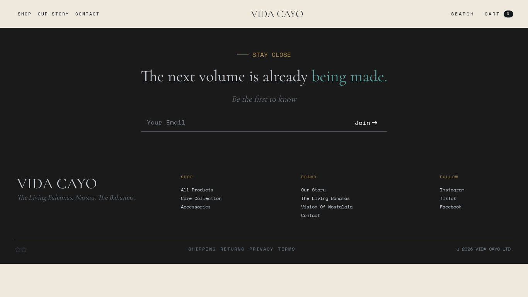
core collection (201, 198)
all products (197, 190)
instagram (452, 190)
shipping (202, 249)
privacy (261, 249)
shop (25, 14)
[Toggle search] (461, 14)
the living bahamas (325, 198)
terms (286, 249)
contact (87, 14)
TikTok (448, 198)
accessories (196, 207)
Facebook (451, 207)
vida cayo (277, 14)
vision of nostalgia (327, 207)
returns (232, 249)
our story (53, 14)
